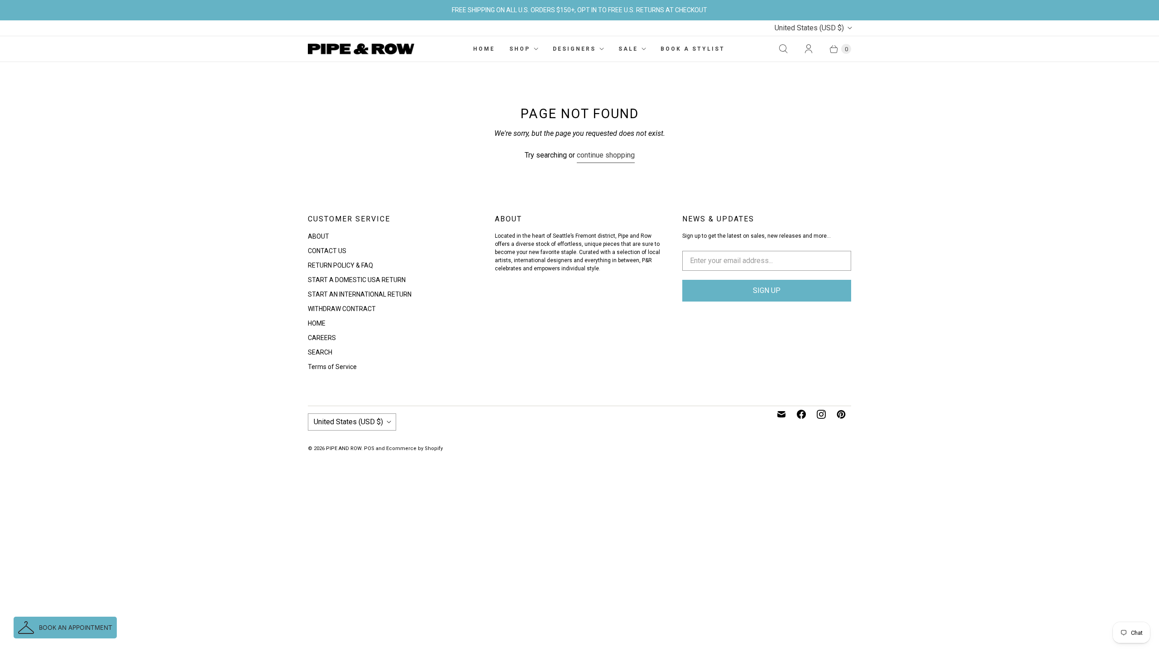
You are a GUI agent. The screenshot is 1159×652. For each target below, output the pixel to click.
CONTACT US (327, 250)
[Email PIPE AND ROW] (781, 414)
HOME (484, 49)
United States (809, 28)
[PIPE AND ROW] (361, 48)
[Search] (783, 49)
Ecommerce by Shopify (414, 448)
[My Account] (808, 49)
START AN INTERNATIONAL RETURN (360, 294)
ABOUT (318, 236)
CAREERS (322, 337)
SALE (628, 49)
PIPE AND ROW (343, 448)
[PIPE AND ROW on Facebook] (801, 414)
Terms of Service (332, 366)
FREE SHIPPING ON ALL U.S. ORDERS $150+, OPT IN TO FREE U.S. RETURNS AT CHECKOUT (579, 10)
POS (369, 448)
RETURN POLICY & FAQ (340, 265)
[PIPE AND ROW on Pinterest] (841, 414)
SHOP (519, 49)
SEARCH (320, 352)
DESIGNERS (574, 49)
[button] (65, 627)
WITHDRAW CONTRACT (342, 308)
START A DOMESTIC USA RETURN (357, 279)
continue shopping (606, 155)
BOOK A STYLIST (693, 49)
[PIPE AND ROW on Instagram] (821, 414)
